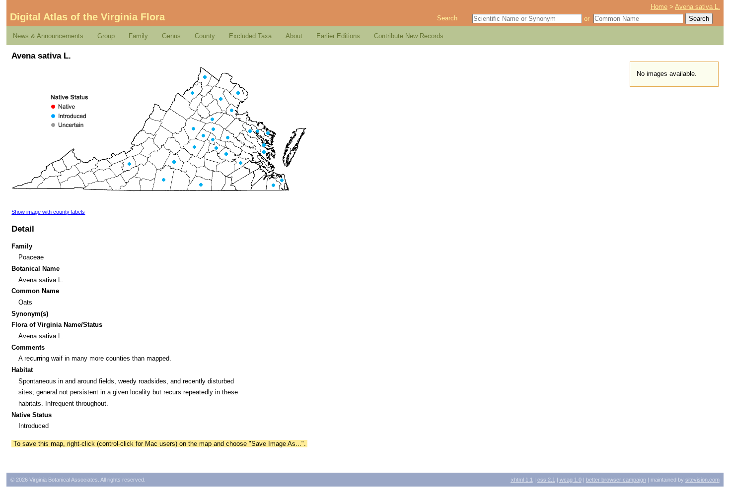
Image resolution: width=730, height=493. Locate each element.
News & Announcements (48, 36)
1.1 (522, 480)
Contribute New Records (408, 36)
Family (138, 36)
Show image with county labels (48, 212)
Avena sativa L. (697, 6)
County (205, 36)
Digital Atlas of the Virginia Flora (87, 16)
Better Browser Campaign (616, 480)
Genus (171, 36)
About (294, 36)
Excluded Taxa (250, 36)
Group (106, 36)
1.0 (571, 480)
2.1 (546, 480)
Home (659, 6)
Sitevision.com (702, 480)
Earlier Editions (338, 36)
